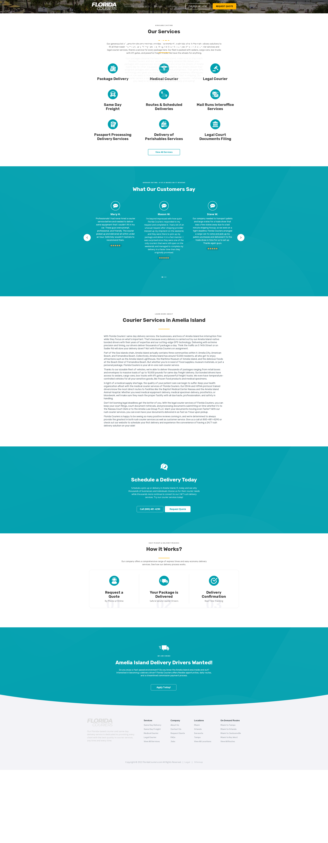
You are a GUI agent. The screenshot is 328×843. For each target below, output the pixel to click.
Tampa (197, 737)
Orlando (198, 729)
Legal (187, 762)
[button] (129, 6)
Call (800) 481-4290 (198, 6)
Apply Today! (164, 687)
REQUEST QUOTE (224, 6)
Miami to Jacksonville (231, 733)
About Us (175, 725)
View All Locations (202, 741)
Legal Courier (150, 737)
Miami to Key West (229, 737)
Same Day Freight (152, 729)
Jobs (173, 741)
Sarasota (198, 733)
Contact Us (176, 729)
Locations (144, 6)
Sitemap (198, 762)
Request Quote (178, 509)
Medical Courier (151, 733)
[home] (104, 6)
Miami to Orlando (229, 729)
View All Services (164, 152)
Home (153, 30)
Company (172, 6)
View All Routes (228, 741)
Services (129, 6)
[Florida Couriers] (100, 722)
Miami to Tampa (228, 725)
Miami (197, 725)
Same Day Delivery (152, 725)
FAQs (173, 737)
